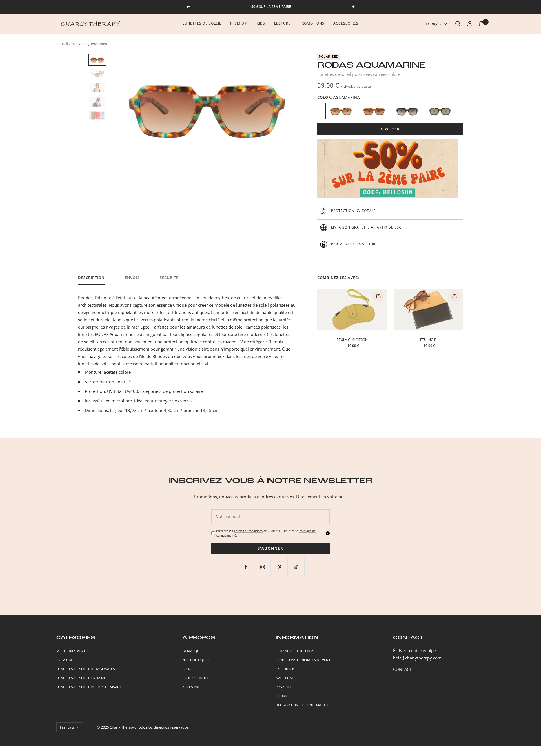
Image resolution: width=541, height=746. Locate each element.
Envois (132, 277)
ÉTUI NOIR (428, 339)
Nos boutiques (195, 660)
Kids (261, 23)
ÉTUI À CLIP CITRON (352, 339)
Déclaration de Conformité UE (303, 705)
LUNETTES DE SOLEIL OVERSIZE (81, 678)
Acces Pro (191, 687)
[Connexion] (469, 23)
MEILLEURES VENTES (72, 650)
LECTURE (282, 23)
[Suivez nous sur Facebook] (246, 567)
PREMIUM (64, 660)
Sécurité (169, 277)
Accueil (62, 43)
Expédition (285, 669)
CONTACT (402, 669)
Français (434, 23)
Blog (186, 669)
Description (91, 277)
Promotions (312, 23)
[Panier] (482, 23)
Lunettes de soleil (202, 23)
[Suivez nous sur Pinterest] (279, 567)
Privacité (284, 687)
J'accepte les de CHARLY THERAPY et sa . (266, 533)
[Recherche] (457, 23)
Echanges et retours (295, 650)
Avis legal (285, 678)
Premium (239, 23)
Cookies (283, 696)
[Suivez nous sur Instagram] (262, 567)
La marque (191, 650)
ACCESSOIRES (345, 23)
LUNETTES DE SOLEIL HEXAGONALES (85, 669)
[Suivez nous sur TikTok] (296, 567)
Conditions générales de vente (304, 660)
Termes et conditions (248, 531)
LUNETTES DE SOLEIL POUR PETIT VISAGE (89, 687)
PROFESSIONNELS (196, 678)
